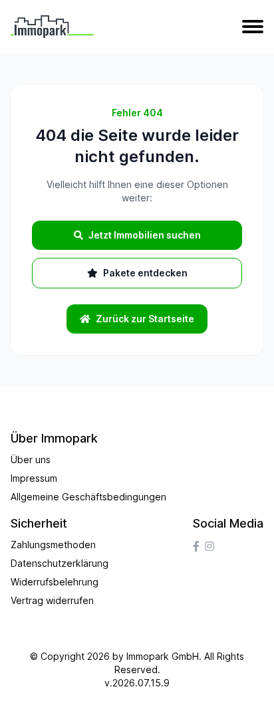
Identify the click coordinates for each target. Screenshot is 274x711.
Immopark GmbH (162, 656)
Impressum (34, 478)
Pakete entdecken (145, 272)
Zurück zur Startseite (145, 318)
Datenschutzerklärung (59, 563)
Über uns (31, 459)
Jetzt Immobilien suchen (144, 235)
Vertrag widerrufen (52, 600)
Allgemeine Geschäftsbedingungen (88, 496)
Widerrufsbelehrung (54, 581)
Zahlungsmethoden (53, 544)
